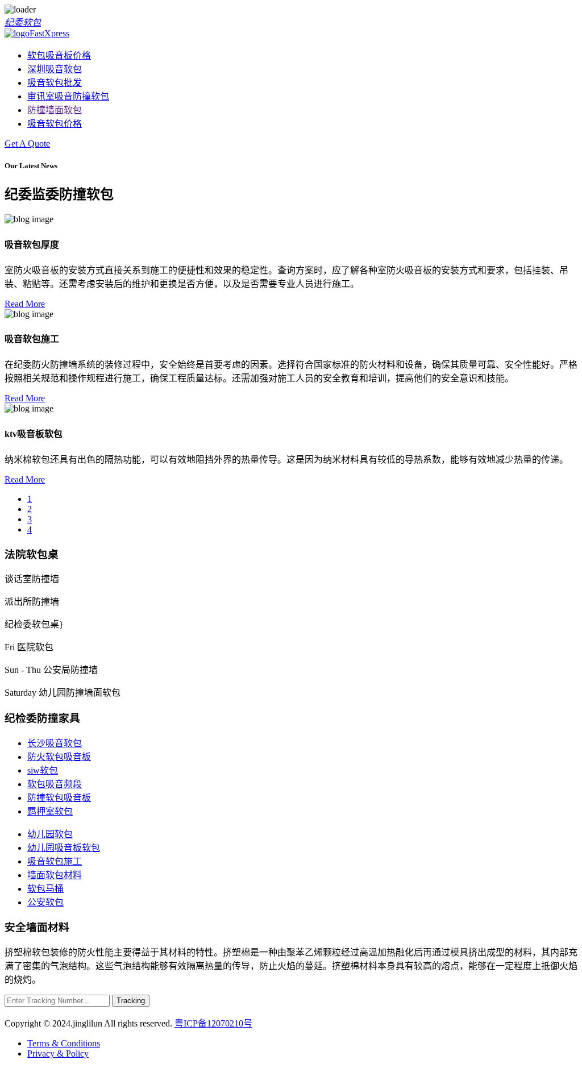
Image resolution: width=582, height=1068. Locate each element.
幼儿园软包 (50, 834)
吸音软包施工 (54, 861)
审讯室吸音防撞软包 (68, 96)
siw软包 (42, 770)
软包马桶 (45, 889)
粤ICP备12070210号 (213, 1023)
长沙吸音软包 (54, 743)
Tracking (131, 1000)
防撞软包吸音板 (59, 798)
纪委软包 (23, 22)
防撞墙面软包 (54, 110)
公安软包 (45, 902)
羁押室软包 (50, 811)
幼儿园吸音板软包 (63, 848)
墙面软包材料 (54, 875)
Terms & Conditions (63, 1043)
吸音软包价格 (54, 123)
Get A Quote (27, 143)
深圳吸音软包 (54, 69)
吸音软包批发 (54, 83)
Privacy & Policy (58, 1053)
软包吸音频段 (54, 784)
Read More (25, 304)
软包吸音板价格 (59, 55)
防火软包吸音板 (59, 757)
